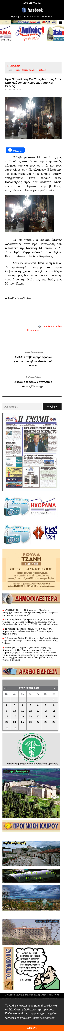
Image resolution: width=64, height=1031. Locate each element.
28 (45, 722)
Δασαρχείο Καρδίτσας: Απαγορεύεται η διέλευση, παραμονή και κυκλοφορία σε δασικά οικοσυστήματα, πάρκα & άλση (28, 631)
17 (14, 716)
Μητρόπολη (28, 70)
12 (30, 711)
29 (54, 722)
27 (38, 722)
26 (30, 722)
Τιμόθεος (41, 70)
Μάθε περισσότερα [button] (43, 1018)
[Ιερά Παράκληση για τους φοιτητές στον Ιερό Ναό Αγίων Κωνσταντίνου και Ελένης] (33, 118)
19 (30, 716)
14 (45, 711)
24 (14, 722)
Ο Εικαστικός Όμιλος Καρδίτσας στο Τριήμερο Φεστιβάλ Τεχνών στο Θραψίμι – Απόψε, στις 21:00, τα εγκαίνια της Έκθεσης (30, 640)
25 (22, 722)
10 (14, 711)
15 (54, 711)
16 (6, 716)
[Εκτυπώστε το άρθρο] (39, 326)
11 (22, 711)
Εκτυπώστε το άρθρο (52, 326)
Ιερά (17, 70)
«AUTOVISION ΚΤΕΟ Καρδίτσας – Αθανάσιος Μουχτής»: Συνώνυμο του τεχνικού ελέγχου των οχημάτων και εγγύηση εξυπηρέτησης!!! (30, 612)
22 (54, 716)
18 (22, 716)
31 (14, 727)
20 (38, 716)
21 (45, 716)
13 (38, 711)
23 (6, 722)
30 (6, 727)
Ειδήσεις (13, 66)
